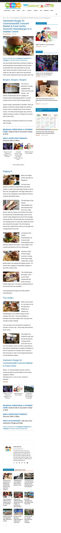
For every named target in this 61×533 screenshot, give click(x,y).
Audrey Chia (38, 103)
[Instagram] (51, 1)
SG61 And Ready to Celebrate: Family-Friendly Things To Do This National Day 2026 (7, 502)
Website (5, 382)
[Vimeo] (55, 1)
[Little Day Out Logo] (13, 6)
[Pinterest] (11, 437)
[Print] (21, 437)
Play (8, 17)
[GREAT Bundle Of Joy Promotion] (29, 146)
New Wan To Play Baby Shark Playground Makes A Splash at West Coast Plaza (18, 519)
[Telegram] (25, 437)
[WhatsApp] (14, 437)
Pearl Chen (38, 76)
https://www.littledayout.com (18, 448)
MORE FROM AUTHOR (20, 469)
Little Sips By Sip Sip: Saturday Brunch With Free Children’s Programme (28, 519)
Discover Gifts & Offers (11, 140)
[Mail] (20, 463)
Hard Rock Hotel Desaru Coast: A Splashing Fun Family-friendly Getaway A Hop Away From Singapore (6, 485)
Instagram (20, 58)
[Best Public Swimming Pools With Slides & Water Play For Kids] (29, 495)
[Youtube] (57, 1)
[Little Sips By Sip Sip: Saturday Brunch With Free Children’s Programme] (29, 512)
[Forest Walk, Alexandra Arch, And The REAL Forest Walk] (29, 389)
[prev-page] (4, 525)
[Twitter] (53, 1)
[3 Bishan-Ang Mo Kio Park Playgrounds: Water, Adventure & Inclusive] (7, 512)
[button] (56, 14)
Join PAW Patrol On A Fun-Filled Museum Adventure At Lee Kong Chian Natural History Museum (29, 483)
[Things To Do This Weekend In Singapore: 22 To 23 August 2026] (7, 146)
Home (4, 17)
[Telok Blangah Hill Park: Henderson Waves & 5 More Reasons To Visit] (18, 476)
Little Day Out (7, 34)
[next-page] (6, 525)
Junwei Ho (38, 135)
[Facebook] (49, 1)
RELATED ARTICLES (8, 469)
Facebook (26, 58)
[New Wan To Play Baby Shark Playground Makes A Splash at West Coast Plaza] (18, 512)
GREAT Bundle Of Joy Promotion (45, 44)
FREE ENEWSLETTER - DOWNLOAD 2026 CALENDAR (46, 110)
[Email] (18, 437)
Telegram (6, 60)
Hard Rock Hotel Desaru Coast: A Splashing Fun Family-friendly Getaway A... (46, 100)
